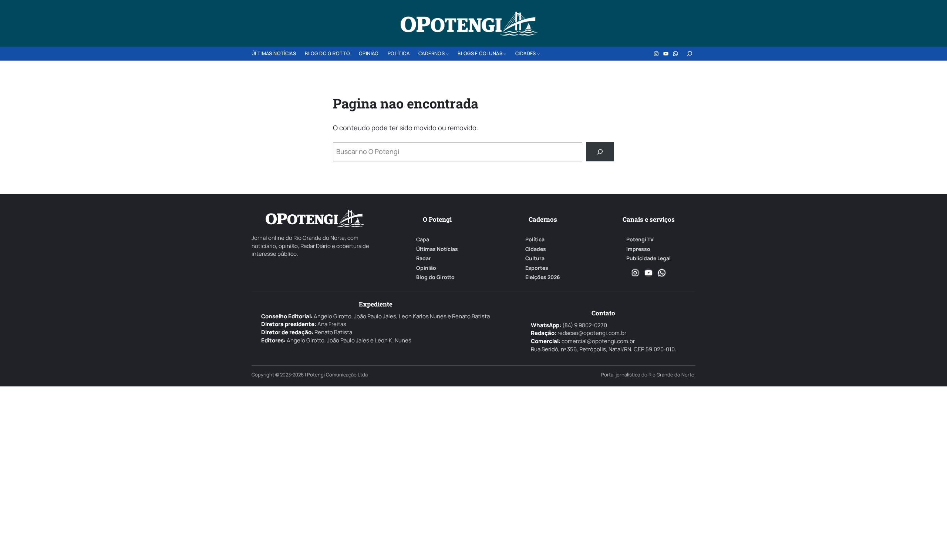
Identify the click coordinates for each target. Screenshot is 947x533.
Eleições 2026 (542, 277)
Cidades (535, 249)
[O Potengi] (469, 23)
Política (535, 239)
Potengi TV (640, 239)
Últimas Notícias (437, 249)
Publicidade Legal (648, 258)
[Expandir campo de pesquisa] (689, 54)
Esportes (536, 268)
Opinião (426, 268)
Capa (422, 239)
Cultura (535, 258)
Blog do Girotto (435, 277)
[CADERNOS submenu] (447, 53)
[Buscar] (600, 151)
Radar (423, 258)
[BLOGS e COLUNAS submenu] (504, 53)
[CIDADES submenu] (538, 53)
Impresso (638, 249)
